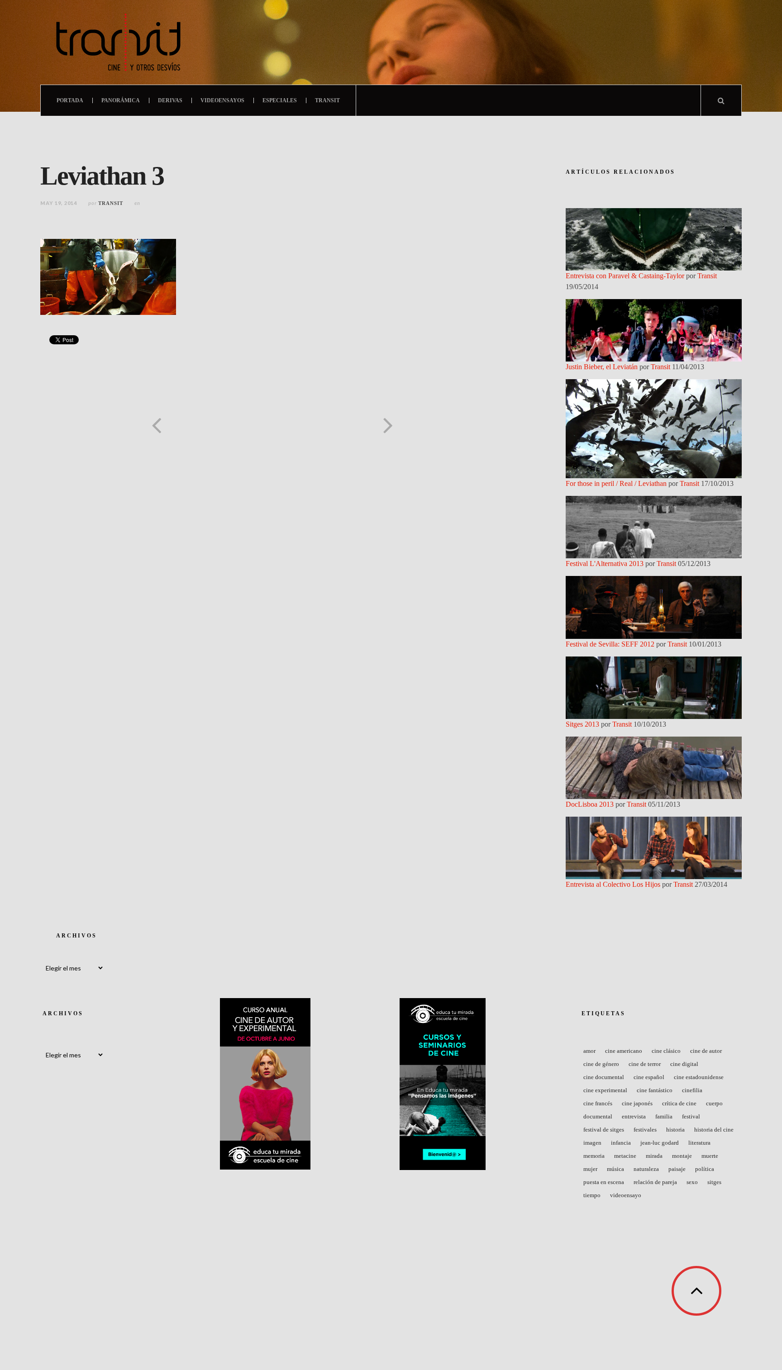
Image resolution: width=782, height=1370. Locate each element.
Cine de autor (706, 1050)
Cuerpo (714, 1103)
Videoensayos (222, 100)
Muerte (709, 1155)
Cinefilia (692, 1090)
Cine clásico (666, 1050)
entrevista (634, 1116)
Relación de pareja (655, 1182)
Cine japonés (637, 1103)
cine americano (623, 1050)
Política (704, 1168)
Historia (675, 1129)
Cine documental (603, 1077)
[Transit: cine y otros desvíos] (118, 42)
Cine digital (684, 1064)
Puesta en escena (603, 1182)
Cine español (649, 1077)
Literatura (699, 1142)
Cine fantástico (654, 1090)
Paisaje (677, 1168)
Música (615, 1168)
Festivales (645, 1129)
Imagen (592, 1142)
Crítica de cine (679, 1103)
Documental (597, 1116)
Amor (589, 1050)
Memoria (594, 1155)
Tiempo (592, 1195)
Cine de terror (645, 1064)
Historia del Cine (714, 1129)
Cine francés (597, 1103)
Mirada (654, 1155)
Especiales (279, 100)
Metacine (625, 1155)
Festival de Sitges (603, 1129)
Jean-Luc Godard (659, 1142)
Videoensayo (625, 1195)
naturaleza (646, 1168)
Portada (70, 100)
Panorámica (120, 100)
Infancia (621, 1142)
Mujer (590, 1168)
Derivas (170, 100)
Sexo (692, 1182)
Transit (327, 100)
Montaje (682, 1155)
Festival (691, 1116)
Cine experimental (605, 1090)
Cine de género (601, 1064)
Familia (663, 1116)
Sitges (714, 1182)
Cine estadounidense (699, 1077)
